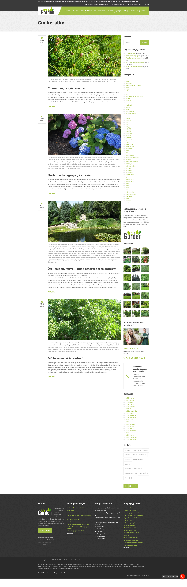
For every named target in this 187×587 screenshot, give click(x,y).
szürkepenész (69, 168)
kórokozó (62, 349)
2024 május (130, 400)
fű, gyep (128, 127)
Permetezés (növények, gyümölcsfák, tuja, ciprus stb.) (106, 523)
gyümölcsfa (130, 146)
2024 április (129, 402)
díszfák (128, 100)
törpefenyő (92, 257)
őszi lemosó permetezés (69, 255)
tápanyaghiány (131, 192)
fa (127, 116)
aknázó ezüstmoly (77, 247)
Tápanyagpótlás (101, 538)
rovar (94, 157)
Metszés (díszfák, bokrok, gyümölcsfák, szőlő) (107, 517)
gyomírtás (129, 144)
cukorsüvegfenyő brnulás (56, 81)
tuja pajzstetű (79, 260)
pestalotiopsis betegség (92, 255)
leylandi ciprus (101, 253)
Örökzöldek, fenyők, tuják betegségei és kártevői (82, 269)
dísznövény (65, 79)
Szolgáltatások (86, 11)
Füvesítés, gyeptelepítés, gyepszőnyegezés (108, 513)
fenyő (71, 79)
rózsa (128, 185)
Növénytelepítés (101, 534)
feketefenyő (59, 251)
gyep (127, 142)
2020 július (129, 420)
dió (63, 343)
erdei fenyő (51, 251)
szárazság (93, 81)
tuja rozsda (88, 260)
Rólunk (75, 11)
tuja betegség (61, 260)
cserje (128, 92)
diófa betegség (108, 347)
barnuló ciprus (91, 247)
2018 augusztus (131, 439)
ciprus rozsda (102, 249)
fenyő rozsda (98, 251)
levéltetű (100, 166)
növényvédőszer (131, 166)
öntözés (76, 79)
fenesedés (104, 159)
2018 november (131, 433)
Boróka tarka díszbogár (62, 249)
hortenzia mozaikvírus (82, 164)
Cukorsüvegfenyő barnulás (67, 88)
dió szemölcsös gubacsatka (89, 347)
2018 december (131, 430)
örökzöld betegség (54, 255)
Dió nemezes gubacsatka (71, 347)
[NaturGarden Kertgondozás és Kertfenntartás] (46, 10)
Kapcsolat (141, 11)
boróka (99, 247)
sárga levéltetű (52, 351)
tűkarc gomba (112, 260)
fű (127, 124)
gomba (72, 157)
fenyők (86, 244)
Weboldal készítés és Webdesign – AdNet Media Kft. (54, 573)
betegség (58, 79)
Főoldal (67, 11)
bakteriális (63, 159)
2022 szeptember (131, 411)
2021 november (131, 417)
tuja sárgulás (97, 260)
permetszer (130, 179)
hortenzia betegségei (55, 162)
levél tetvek (93, 166)
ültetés (108, 81)
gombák (128, 138)
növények (129, 164)
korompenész (67, 166)
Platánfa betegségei (132, 56)
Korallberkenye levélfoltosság (135, 62)
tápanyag (99, 157)
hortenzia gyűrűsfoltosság (71, 162)
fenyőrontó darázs (60, 253)
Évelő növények (131, 114)
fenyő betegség (79, 251)
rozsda (61, 168)
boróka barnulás (107, 247)
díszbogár (116, 249)
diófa (84, 343)
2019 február (130, 426)
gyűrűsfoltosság (114, 159)
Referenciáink (99, 11)
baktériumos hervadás (74, 159)
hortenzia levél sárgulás (100, 162)
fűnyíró (128, 131)
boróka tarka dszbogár (77, 249)
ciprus (69, 244)
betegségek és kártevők (59, 244)
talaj (89, 79)
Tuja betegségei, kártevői (134, 58)
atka (52, 79)
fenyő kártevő (89, 251)
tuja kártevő (71, 260)
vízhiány (113, 81)
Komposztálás (101, 536)
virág (127, 203)
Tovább (51, 107)
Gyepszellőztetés (101, 510)
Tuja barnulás (104, 257)
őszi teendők (130, 174)
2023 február (130, 406)
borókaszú (89, 249)
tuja (65, 247)
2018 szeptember (131, 437)
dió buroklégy (104, 345)
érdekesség (130, 111)
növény (81, 157)
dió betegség (95, 345)
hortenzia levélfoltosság (67, 164)
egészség (129, 105)
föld (127, 122)
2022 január (130, 413)
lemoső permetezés (83, 253)
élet (127, 109)
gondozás (129, 140)
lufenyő (109, 253)
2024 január (130, 404)
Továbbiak (70, 533)
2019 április (129, 422)
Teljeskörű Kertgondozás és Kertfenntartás (108, 508)
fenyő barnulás (68, 251)
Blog (126, 11)
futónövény (130, 133)
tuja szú (104, 260)
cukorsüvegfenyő (110, 79)
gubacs (50, 349)
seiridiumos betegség (55, 257)
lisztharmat (107, 166)
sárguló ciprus (111, 255)
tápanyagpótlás (108, 157)
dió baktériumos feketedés (73, 343)
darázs (110, 249)
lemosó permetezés (98, 343)
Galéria (132, 11)
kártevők (129, 148)
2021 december (131, 415)
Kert (76, 157)
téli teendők (130, 196)
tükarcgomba (52, 262)
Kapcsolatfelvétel (130, 348)
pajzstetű (81, 255)
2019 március (130, 424)
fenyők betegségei (109, 251)
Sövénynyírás (100, 526)
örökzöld (78, 81)
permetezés (84, 79)
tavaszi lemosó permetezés (80, 257)
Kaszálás (99, 531)
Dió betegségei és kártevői (66, 358)
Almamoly (62, 345)
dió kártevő (58, 347)
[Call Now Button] (182, 576)
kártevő (74, 253)
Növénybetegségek (114, 11)
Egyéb (128, 107)
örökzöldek (51, 247)
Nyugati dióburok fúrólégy (94, 349)
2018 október (130, 435)
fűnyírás (128, 129)
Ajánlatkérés (45, 530)
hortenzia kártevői (86, 162)
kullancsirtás (130, 155)
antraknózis (52, 159)
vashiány (77, 168)
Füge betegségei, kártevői (134, 66)
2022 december (131, 409)
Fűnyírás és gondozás (103, 529)
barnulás (101, 79)
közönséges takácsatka (81, 166)
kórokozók (129, 153)
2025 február (130, 398)
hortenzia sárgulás (108, 164)
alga (127, 79)
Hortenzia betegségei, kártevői (69, 175)
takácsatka (101, 81)
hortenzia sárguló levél (55, 166)
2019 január (130, 428)
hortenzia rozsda (96, 164)
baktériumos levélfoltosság (92, 159)
